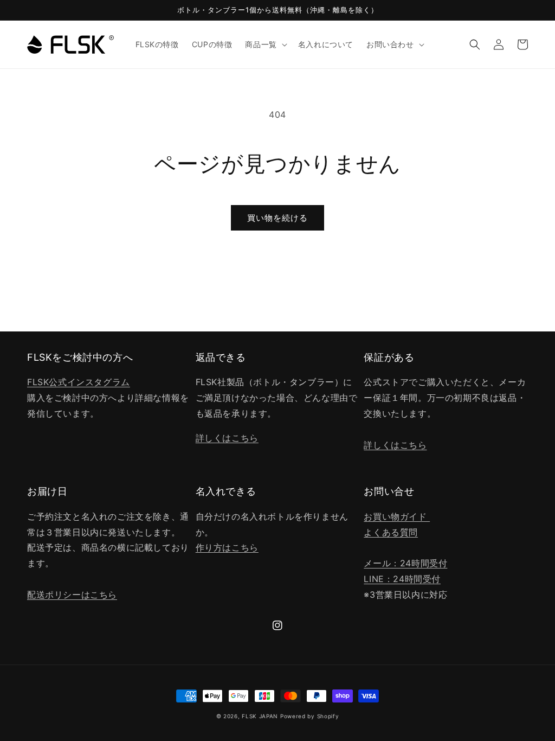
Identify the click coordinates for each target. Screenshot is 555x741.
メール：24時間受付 (405, 563)
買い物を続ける (277, 218)
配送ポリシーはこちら (72, 594)
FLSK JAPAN (260, 716)
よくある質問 (391, 532)
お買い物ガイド (397, 516)
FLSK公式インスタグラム (78, 381)
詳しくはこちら (227, 437)
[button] (264, 44)
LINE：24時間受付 (402, 578)
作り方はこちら (227, 547)
